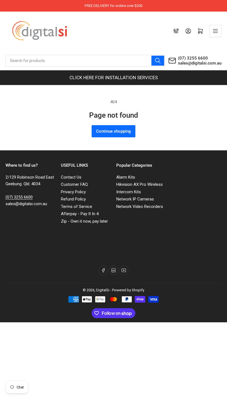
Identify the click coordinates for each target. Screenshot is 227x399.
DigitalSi (102, 290)
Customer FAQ (74, 184)
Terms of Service (76, 206)
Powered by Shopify (128, 290)
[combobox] (85, 60)
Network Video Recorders (139, 206)
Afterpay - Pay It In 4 (80, 213)
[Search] (158, 60)
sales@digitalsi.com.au (199, 63)
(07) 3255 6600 (193, 58)
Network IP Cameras (135, 199)
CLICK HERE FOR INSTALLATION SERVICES (113, 77)
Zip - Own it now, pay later (84, 221)
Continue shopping (113, 131)
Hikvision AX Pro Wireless (139, 184)
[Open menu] (215, 31)
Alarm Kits (125, 177)
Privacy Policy (73, 191)
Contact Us (71, 177)
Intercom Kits (128, 191)
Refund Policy (73, 199)
